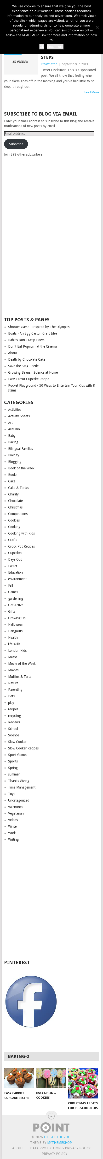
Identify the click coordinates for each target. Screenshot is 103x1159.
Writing (13, 839)
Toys (11, 794)
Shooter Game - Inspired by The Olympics (38, 327)
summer (14, 774)
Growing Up (17, 618)
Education (15, 572)
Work (12, 833)
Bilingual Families (20, 449)
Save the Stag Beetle (23, 366)
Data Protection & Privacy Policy (60, 1148)
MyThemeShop (59, 1143)
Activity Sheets (19, 416)
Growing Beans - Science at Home (33, 372)
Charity (13, 494)
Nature (13, 683)
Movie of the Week (22, 663)
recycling (14, 716)
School (13, 729)
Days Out (15, 559)
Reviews (14, 722)
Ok (42, 46)
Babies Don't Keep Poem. (27, 340)
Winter (13, 826)
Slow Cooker (17, 742)
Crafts (12, 540)
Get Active (15, 605)
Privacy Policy (54, 1154)
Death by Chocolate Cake (26, 359)
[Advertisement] (40, 236)
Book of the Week (21, 468)
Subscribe (16, 144)
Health (13, 637)
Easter (12, 566)
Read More (91, 92)
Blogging (14, 462)
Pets (11, 696)
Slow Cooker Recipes (23, 748)
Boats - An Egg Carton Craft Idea (32, 333)
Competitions (18, 514)
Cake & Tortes (18, 488)
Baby (12, 436)
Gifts (11, 611)
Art (10, 423)
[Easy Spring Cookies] (51, 1078)
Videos (13, 820)
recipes (13, 709)
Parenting (15, 690)
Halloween (15, 624)
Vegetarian (16, 813)
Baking (13, 442)
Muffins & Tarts (19, 677)
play (11, 703)
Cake (11, 481)
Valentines (15, 807)
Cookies (14, 520)
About (12, 353)
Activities (14, 409)
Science (13, 735)
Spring (13, 768)
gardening (15, 598)
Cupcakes (15, 553)
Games (13, 592)
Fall (10, 585)
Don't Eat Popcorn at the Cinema (32, 346)
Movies (13, 670)
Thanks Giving (18, 781)
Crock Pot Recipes (21, 546)
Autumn (14, 429)
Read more (55, 46)
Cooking (14, 527)
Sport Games (17, 755)
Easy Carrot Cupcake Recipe (28, 379)
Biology (13, 455)
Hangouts (15, 631)
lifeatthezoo (49, 64)
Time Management (21, 787)
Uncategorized (18, 800)
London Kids (17, 650)
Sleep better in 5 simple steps (69, 54)
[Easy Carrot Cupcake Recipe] (19, 1078)
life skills (14, 644)
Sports (13, 761)
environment (17, 579)
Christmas (15, 507)
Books (12, 475)
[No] (97, 27)
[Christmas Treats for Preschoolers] (83, 1083)
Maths (12, 657)
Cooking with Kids (21, 533)
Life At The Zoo (57, 1137)
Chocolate (15, 501)
